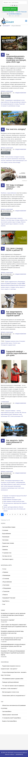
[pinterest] (12, 5)
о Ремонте (5, 594)
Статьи (4, 569)
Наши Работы (5, 601)
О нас (3, 604)
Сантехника (5, 540)
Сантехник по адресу (7, 559)
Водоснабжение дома (9, 497)
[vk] (16, 5)
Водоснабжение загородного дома (12, 499)
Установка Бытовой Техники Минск (11, 718)
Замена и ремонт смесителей (10, 714)
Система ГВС (18, 412)
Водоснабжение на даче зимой (12, 484)
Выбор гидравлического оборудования (15, 281)
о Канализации (6, 575)
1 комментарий (5, 401)
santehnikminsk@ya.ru (14, 14)
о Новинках (5, 572)
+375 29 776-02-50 (21, 12)
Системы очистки (7, 556)
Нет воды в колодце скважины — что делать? (14, 187)
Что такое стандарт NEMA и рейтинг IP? (14, 249)
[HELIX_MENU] (26, 21)
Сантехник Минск (6, 711)
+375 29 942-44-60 (8, 12)
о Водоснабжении (20, 92)
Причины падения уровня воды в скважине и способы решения (13, 223)
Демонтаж (5, 546)
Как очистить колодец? (16, 129)
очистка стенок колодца (14, 162)
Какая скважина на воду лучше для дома (13, 501)
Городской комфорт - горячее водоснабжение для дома (16, 353)
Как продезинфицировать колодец (10, 104)
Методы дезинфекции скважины (18, 102)
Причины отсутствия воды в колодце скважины (13, 220)
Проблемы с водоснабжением (8, 193)
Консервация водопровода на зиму (14, 480)
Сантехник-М (6, 25)
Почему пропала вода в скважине (13, 218)
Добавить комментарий (7, 91)
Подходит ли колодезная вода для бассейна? (15, 495)
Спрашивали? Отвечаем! (8, 598)
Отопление (5, 530)
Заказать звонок (10, 9)
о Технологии (5, 591)
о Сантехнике (5, 585)
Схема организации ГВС (16, 416)
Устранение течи (6, 552)
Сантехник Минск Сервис (8, 527)
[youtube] (14, 5)
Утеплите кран (16, 343)
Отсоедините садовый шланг (8, 345)
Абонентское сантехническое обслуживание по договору (13, 707)
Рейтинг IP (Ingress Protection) (8, 283)
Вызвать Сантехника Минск (9, 721)
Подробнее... (5, 96)
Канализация (5, 536)
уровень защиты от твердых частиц (10, 287)
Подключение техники (8, 543)
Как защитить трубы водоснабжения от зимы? (15, 442)
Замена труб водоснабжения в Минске (13, 507)
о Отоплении (5, 578)
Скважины (5, 549)
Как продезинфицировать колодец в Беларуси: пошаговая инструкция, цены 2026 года (16, 58)
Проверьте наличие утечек (12, 341)
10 (25, 514)
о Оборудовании (6, 588)
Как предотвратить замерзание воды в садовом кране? (14, 314)
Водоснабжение (6, 533)
